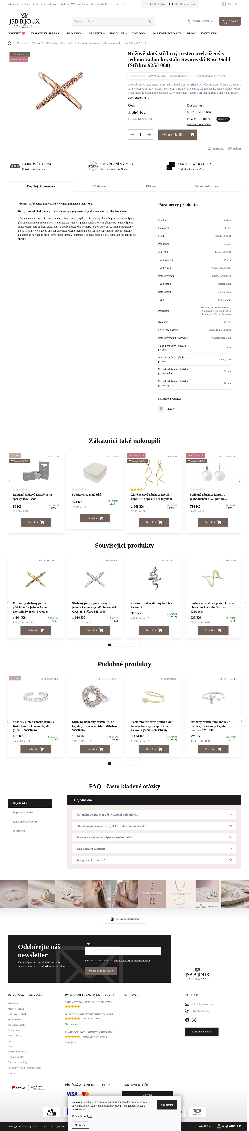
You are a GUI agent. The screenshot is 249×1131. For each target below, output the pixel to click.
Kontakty (12, 1073)
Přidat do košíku (173, 134)
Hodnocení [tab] (100, 186)
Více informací (137, 98)
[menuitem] (17, 33)
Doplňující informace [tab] (41, 186)
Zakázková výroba (98, 4)
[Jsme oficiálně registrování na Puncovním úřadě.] (52, 1112)
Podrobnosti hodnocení (178, 76)
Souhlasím (167, 1104)
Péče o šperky (14, 1035)
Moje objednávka (33, 4)
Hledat (150, 21)
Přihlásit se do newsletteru (100, 970)
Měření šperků (78, 4)
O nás (10, 1046)
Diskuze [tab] (151, 186)
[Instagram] (193, 1019)
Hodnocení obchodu (56, 4)
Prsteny (171, 408)
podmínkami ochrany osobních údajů (132, 960)
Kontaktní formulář (201, 1031)
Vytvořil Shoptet (206, 1126)
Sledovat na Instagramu (127, 919)
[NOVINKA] (36, 697)
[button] (239, 481)
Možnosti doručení (199, 124)
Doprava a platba (16, 1057)
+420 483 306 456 (200, 1011)
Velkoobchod (14, 4)
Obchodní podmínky (17, 1062)
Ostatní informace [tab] (207, 186)
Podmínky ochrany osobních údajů (24, 1067)
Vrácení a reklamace (17, 1051)
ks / (147, 1095)
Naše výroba (14, 1030)
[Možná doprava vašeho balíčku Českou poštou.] (197, 1112)
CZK (231, 4)
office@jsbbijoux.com (202, 1004)
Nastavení (80, 1125)
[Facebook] (187, 1019)
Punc (10, 1041)
